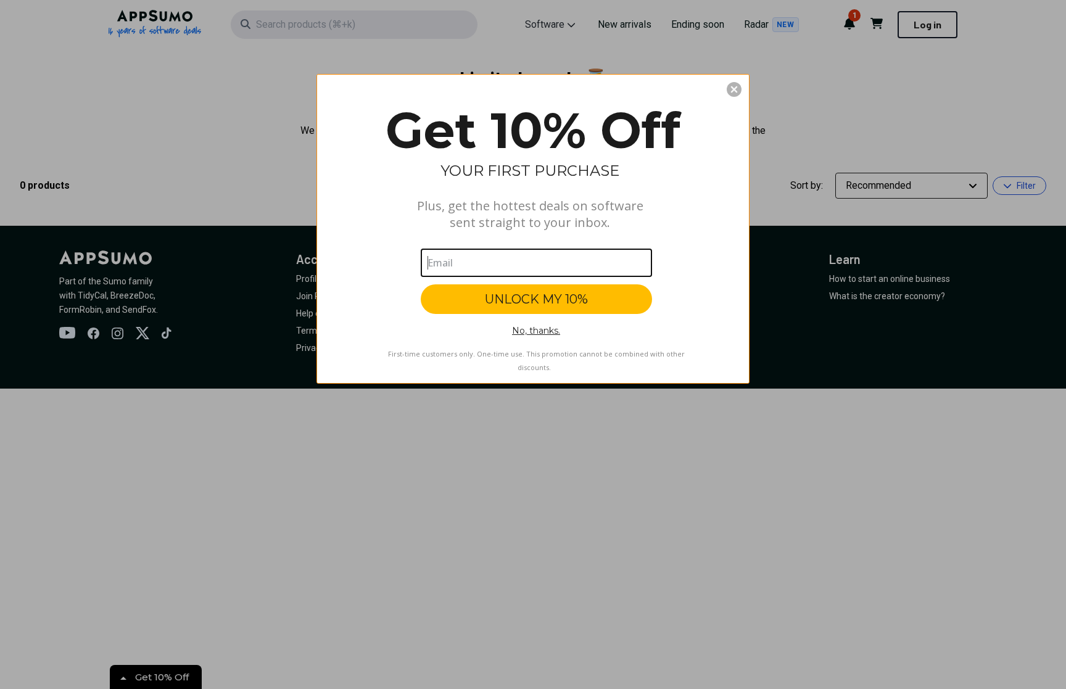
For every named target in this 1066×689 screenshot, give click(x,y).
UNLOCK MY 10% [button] (536, 299)
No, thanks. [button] (536, 330)
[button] (734, 89)
